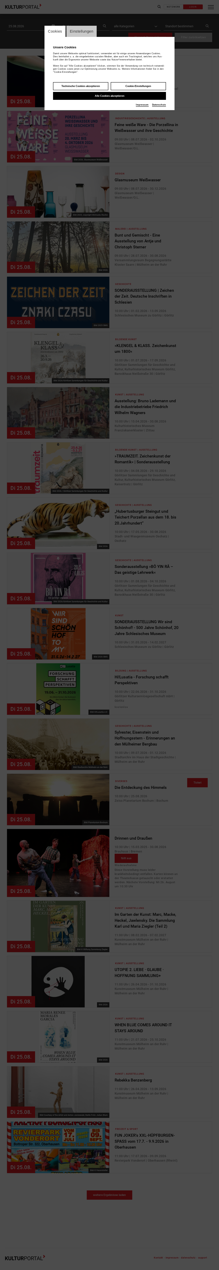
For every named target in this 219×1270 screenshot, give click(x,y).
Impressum (142, 104)
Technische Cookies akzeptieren (80, 86)
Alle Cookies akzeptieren (109, 95)
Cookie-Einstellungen (138, 86)
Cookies (55, 31)
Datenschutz (159, 104)
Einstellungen (81, 31)
